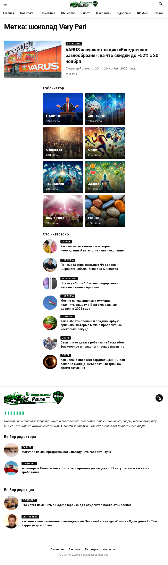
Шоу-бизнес (55, 218)
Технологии (55, 184)
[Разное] (105, 211)
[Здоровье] (105, 177)
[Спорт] (105, 143)
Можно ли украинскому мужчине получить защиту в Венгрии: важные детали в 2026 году (88, 304)
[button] (7, 4)
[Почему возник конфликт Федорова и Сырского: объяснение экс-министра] (50, 265)
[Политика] (63, 109)
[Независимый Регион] (84, 4)
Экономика (74, 44)
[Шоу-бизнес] (63, 211)
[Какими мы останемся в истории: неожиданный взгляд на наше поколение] (50, 246)
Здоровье (95, 184)
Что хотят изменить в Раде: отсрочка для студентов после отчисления (76, 505)
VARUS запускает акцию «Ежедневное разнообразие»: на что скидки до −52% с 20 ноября (112, 55)
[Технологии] (63, 177)
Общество (54, 150)
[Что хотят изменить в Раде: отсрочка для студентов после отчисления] (11, 503)
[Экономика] (105, 109)
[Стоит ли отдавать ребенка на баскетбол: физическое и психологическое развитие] (50, 342)
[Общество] (63, 143)
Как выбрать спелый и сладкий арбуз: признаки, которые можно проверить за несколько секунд (91, 325)
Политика (53, 116)
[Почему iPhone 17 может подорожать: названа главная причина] (50, 283)
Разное (93, 218)
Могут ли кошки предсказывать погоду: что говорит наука (66, 452)
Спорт (93, 150)
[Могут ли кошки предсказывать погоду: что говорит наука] (11, 450)
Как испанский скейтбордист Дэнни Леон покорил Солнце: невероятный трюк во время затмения (92, 364)
